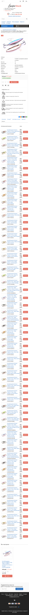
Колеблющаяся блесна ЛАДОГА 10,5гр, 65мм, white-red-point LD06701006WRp (13, 144)
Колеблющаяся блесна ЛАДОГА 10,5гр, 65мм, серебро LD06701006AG (12, 255)
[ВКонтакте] (19, 116)
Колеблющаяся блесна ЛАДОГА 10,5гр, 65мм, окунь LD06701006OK (13, 242)
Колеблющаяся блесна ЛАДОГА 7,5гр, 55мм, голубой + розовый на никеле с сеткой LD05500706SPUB (12, 434)
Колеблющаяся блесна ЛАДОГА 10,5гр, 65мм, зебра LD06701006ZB (13, 174)
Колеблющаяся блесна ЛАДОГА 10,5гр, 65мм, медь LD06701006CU (13, 215)
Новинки (9, 21)
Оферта (21, 594)
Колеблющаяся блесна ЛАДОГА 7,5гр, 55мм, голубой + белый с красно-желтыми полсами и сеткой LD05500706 (13, 426)
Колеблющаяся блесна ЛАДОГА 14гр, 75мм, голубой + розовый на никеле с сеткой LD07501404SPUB (12, 297)
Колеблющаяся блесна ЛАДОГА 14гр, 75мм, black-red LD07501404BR (13, 268)
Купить (15, 82)
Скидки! (4, 21)
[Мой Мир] (22, 116)
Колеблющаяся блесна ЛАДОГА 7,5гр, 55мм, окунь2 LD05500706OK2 (13, 522)
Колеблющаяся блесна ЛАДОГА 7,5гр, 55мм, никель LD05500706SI (13, 496)
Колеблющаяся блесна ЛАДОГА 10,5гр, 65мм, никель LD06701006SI (12, 221)
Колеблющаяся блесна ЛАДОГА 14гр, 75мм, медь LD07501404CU (13, 352)
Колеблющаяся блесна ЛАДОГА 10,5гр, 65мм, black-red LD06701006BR (13, 131)
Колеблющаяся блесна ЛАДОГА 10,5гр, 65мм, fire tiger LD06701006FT (12, 138)
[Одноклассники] (20, 116)
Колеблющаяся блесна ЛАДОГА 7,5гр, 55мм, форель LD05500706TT (12, 536)
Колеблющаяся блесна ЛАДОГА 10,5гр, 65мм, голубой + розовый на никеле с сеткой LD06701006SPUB (12, 160)
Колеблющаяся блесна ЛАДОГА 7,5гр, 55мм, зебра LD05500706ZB (13, 448)
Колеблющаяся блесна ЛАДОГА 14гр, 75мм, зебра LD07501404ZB (13, 311)
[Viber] (25, 116)
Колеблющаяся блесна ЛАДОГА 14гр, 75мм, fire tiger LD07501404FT (12, 275)
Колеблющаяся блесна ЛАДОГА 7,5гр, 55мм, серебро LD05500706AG (12, 529)
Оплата (6, 594)
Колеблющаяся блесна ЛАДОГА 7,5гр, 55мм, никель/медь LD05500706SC (13, 509)
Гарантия (23, 119)
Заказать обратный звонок (14, 16)
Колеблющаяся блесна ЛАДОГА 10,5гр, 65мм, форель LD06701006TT (12, 262)
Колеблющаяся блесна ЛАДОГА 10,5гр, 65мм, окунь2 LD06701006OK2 (12, 248)
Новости (22, 21)
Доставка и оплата (16, 119)
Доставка (11, 594)
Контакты (16, 595)
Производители (9, 595)
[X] (23, 116)
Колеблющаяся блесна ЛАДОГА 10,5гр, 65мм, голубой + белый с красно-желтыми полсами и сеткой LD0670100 (13, 152)
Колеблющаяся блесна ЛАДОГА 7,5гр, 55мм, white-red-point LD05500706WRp (13, 419)
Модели (3, 121)
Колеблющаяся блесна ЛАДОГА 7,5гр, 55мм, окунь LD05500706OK (13, 516)
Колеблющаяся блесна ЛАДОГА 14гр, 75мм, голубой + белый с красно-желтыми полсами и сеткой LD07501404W (13, 289)
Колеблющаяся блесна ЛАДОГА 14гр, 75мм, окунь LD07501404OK (13, 379)
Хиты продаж (15, 21)
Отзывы (8, 23)
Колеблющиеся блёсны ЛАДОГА (9, 29)
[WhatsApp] (26, 116)
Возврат (25, 594)
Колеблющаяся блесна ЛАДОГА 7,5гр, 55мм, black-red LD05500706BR (13, 405)
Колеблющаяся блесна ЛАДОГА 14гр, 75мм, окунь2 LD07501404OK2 (13, 385)
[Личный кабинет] (26, 1)
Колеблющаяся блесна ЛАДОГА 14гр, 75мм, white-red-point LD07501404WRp (13, 282)
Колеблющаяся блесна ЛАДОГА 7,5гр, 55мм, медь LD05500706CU (13, 489)
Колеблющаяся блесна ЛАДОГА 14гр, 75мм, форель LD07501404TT (13, 399)
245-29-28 (16, 14)
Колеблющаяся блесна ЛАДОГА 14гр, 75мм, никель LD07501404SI (13, 359)
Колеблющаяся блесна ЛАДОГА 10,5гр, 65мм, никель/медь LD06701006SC (13, 235)
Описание (4, 119)
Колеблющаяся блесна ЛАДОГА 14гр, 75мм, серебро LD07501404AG (12, 392)
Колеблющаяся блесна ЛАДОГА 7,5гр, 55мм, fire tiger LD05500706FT (12, 412)
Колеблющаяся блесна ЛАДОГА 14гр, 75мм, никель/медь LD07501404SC (13, 372)
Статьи (3, 23)
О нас (2, 594)
